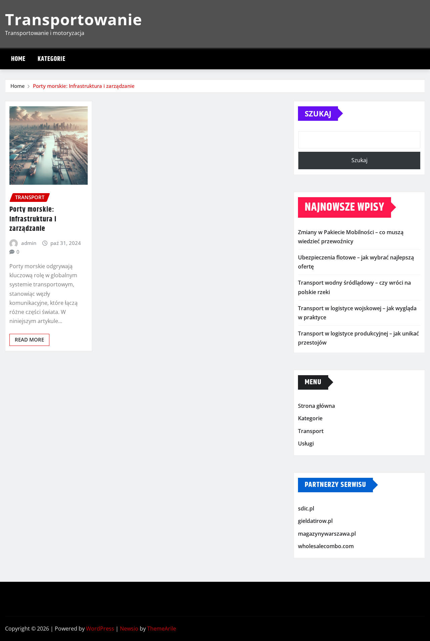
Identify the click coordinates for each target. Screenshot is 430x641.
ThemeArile (161, 628)
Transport (311, 431)
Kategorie (52, 59)
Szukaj (318, 113)
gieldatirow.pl (315, 521)
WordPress (100, 628)
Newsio (129, 628)
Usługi (306, 443)
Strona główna (316, 405)
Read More (29, 339)
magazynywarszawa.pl (327, 533)
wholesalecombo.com (326, 546)
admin (28, 243)
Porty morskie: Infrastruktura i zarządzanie (84, 85)
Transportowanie (73, 19)
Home (18, 59)
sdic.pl (306, 508)
